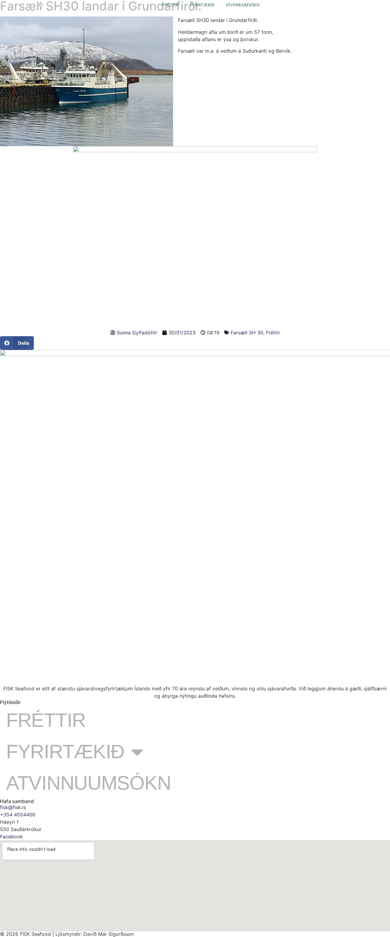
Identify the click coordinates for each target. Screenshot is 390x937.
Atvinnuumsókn (242, 5)
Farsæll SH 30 (247, 332)
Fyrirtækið (202, 5)
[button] (17, 343)
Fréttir (170, 5)
